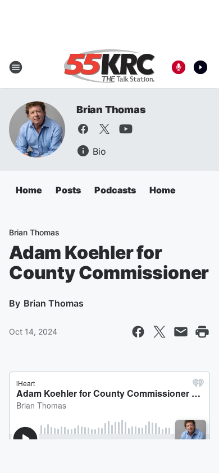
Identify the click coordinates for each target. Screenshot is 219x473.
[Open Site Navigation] (15, 67)
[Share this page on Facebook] (138, 332)
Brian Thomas (111, 109)
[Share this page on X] (159, 332)
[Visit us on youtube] (126, 129)
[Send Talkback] (178, 67)
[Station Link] (109, 67)
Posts (68, 190)
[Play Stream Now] (200, 67)
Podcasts (115, 190)
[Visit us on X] (104, 129)
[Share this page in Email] (181, 332)
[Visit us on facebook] (83, 129)
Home (29, 190)
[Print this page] (202, 332)
